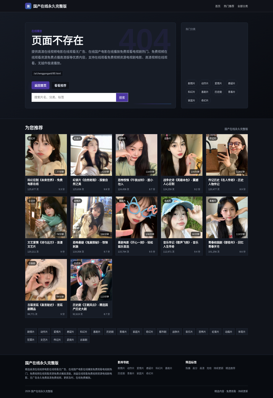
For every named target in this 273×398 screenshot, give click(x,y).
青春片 (231, 91)
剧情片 (191, 83)
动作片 (205, 83)
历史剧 (218, 91)
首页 (217, 6)
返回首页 (40, 85)
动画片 (228, 331)
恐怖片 (202, 331)
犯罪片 (31, 339)
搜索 (122, 97)
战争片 (176, 331)
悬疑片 (231, 83)
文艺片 (44, 339)
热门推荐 (229, 6)
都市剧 (162, 331)
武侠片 (70, 339)
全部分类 (243, 6)
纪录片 (215, 331)
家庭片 (191, 100)
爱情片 (218, 83)
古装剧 (83, 339)
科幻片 (191, 91)
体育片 (242, 331)
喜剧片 (205, 91)
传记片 (57, 339)
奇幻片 (205, 100)
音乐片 (189, 331)
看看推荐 (60, 85)
